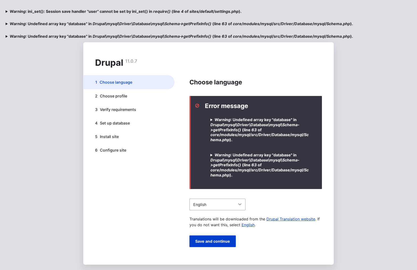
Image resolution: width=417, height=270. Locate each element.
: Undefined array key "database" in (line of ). (181, 23)
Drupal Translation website (290, 219)
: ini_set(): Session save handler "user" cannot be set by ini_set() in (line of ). (126, 11)
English (248, 224)
